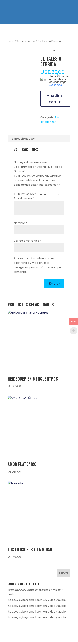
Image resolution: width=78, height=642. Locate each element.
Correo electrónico (27, 240)
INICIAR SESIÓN (49, 8)
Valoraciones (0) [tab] (23, 138)
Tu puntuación (25, 194)
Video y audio (57, 600)
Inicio (11, 41)
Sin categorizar (25, 41)
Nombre (20, 223)
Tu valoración (24, 198)
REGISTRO (26, 8)
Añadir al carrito (55, 98)
